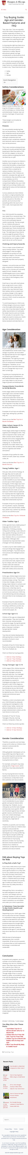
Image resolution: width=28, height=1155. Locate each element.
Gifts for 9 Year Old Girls (13, 661)
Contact (21, 1129)
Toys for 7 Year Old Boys (13, 659)
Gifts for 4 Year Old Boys (13, 657)
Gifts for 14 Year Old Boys (14, 728)
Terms (15, 1129)
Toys (12, 1052)
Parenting (7, 1052)
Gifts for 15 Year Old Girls (14, 730)
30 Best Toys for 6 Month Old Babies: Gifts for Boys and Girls (16, 1040)
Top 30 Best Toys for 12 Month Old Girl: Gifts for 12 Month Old (15, 1030)
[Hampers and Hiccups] (14, 3)
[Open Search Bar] (26, 9)
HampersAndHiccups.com (16, 1152)
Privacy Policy (8, 1129)
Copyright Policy (14, 1131)
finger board (15, 766)
